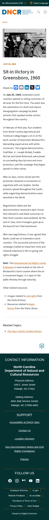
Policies (24, 459)
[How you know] (25, 3)
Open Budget (33, 506)
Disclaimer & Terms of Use (24, 501)
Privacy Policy (16, 506)
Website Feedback (16, 495)
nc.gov (36, 490)
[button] (36, 12)
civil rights (31, 296)
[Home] (17, 9)
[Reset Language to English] (31, 3)
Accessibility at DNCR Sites (24, 422)
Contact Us (25, 430)
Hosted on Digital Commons (24, 513)
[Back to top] (41, 346)
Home (4, 22)
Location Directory (24, 438)
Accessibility (35, 495)
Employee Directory (19, 490)
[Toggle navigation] (45, 12)
